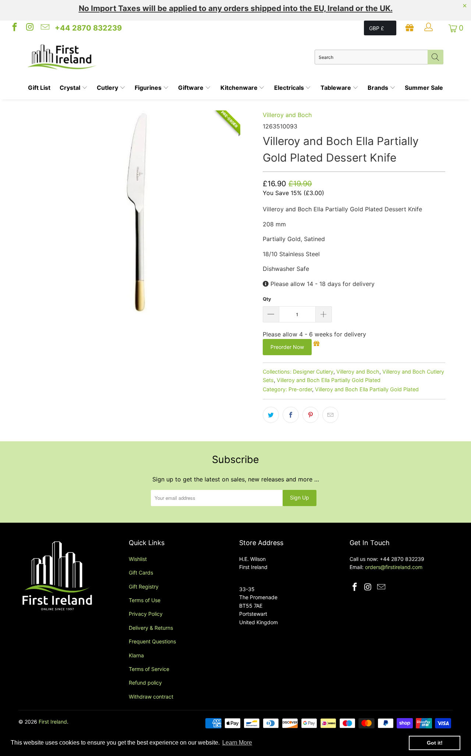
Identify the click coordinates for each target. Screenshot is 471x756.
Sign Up (299, 497)
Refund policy (145, 682)
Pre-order (300, 389)
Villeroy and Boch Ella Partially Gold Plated (328, 380)
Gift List (39, 87)
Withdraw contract (151, 696)
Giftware (191, 87)
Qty (267, 299)
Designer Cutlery (313, 371)
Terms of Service (149, 669)
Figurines (149, 87)
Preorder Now (287, 347)
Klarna (136, 655)
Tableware (337, 87)
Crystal (71, 87)
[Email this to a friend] (330, 415)
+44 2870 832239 (88, 28)
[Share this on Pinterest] (310, 415)
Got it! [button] (435, 743)
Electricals (289, 87)
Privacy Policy (146, 614)
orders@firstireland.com (393, 567)
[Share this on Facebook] (291, 415)
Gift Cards (141, 572)
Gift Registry (144, 586)
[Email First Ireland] (44, 28)
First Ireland (53, 721)
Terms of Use (144, 600)
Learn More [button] (237, 742)
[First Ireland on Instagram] (29, 28)
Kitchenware (239, 87)
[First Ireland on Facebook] (14, 28)
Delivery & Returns (151, 628)
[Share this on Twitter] (271, 415)
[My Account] (429, 28)
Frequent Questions (152, 641)
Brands (379, 87)
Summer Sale (424, 87)
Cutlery (108, 87)
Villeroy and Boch (287, 115)
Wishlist (138, 559)
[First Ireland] (171, 57)
